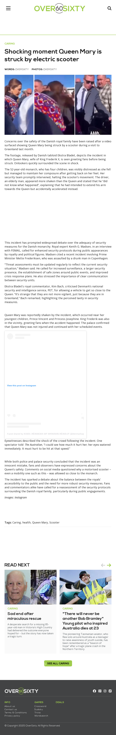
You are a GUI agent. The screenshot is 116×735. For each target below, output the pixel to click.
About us (10, 706)
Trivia (37, 713)
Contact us (11, 709)
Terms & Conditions (16, 713)
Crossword (40, 706)
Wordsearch (41, 716)
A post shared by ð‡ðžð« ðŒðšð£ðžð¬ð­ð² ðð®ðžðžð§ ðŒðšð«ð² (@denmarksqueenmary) (50, 434)
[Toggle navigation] (8, 8)
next (109, 565)
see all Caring (58, 663)
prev (103, 565)
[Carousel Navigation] (106, 565)
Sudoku (38, 709)
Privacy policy (12, 716)
